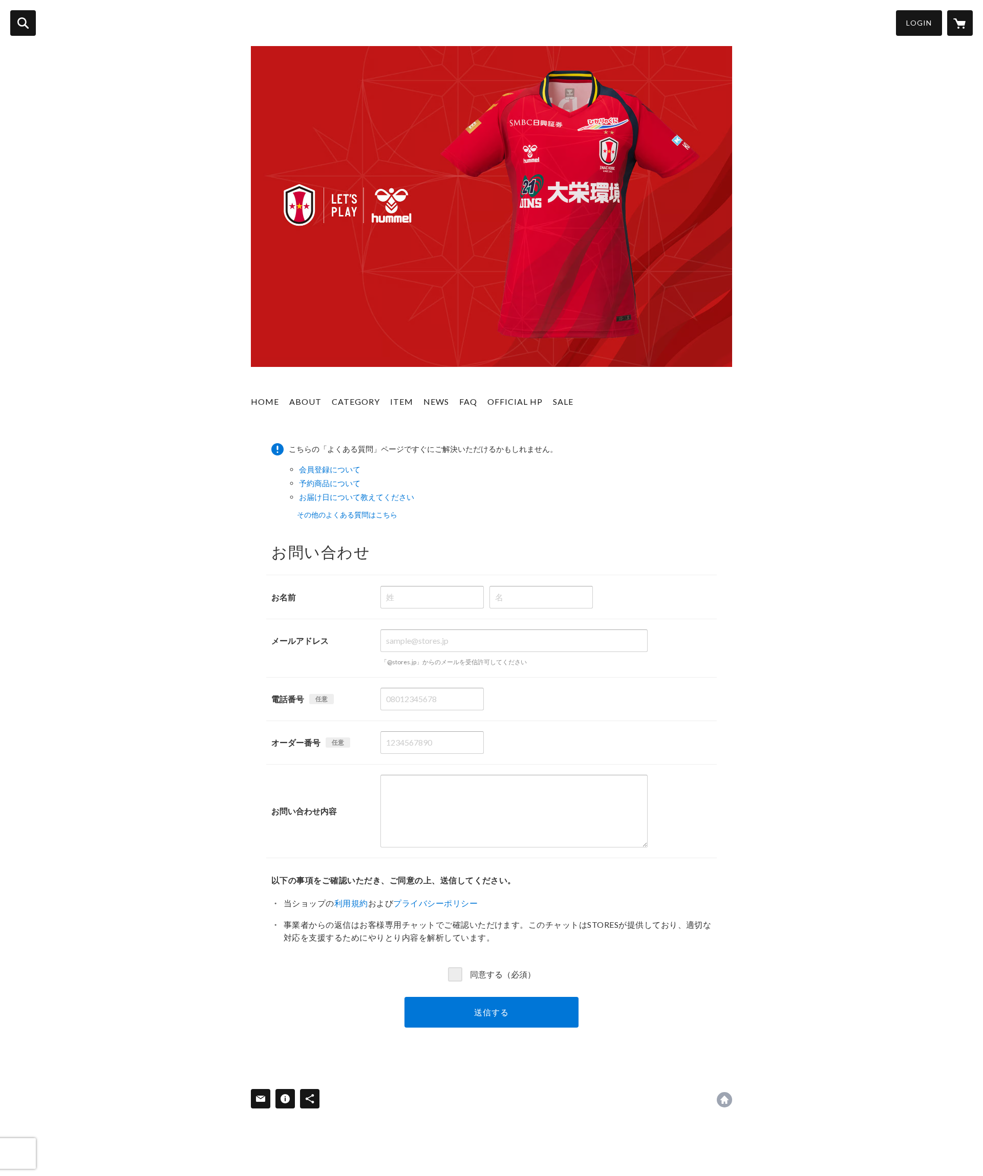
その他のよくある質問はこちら (347, 514)
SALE (563, 401)
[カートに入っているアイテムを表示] (960, 23)
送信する (491, 1012)
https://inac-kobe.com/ (724, 1099)
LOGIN (919, 22)
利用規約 (351, 903)
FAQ (468, 401)
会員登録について (329, 469)
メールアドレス (300, 640)
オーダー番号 (295, 742)
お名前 (283, 597)
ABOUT (305, 401)
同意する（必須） (503, 974)
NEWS (436, 401)
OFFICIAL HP (515, 401)
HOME (265, 401)
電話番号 (287, 699)
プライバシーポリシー (435, 903)
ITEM (401, 401)
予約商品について (329, 483)
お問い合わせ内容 (304, 811)
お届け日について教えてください (356, 497)
